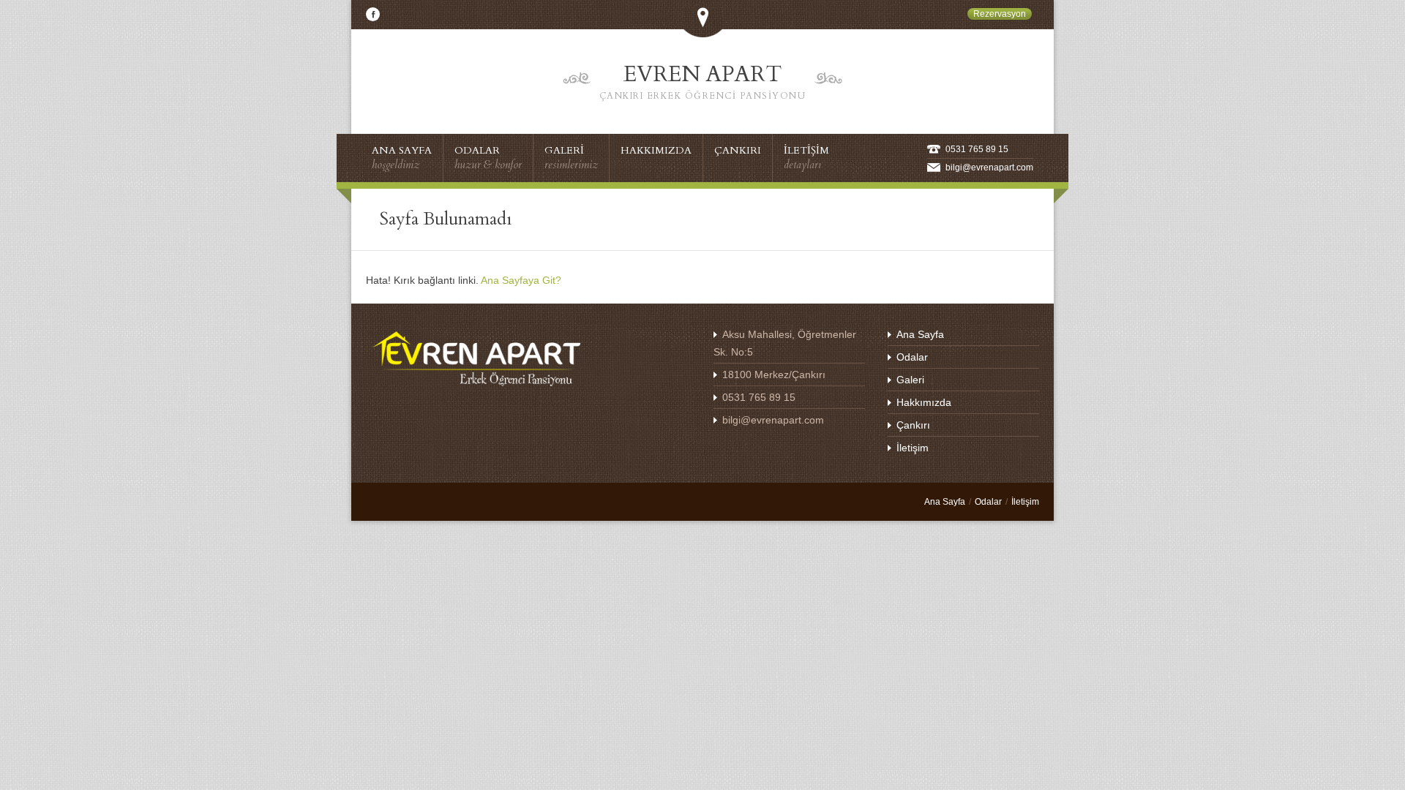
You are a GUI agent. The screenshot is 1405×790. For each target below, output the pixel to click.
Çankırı (913, 425)
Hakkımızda (923, 402)
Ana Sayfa (920, 334)
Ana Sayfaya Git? (521, 280)
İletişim (912, 448)
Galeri (910, 379)
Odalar (912, 357)
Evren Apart (702, 80)
